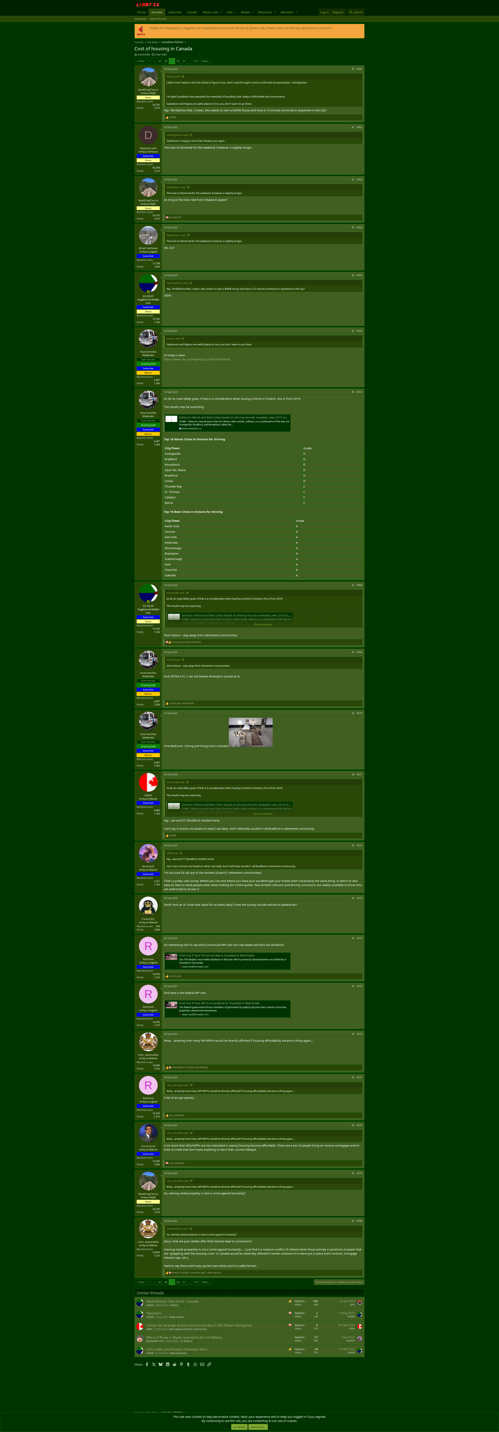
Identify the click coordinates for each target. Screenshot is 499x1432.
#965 (359, 275)
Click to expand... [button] (263, 624)
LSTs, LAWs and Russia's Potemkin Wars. (177, 1349)
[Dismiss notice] (360, 28)
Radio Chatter (176, 1317)
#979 (359, 1173)
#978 (359, 1125)
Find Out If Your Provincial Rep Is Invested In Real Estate (216, 955)
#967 (359, 392)
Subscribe (174, 12)
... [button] (154, 61)
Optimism (153, 1313)
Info (229, 12)
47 (159, 61)
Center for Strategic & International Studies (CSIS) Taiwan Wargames (199, 1325)
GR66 (149, 1329)
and (186, 642)
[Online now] (148, 292)
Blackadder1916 (155, 1341)
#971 (359, 774)
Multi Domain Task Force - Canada (172, 1301)
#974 (359, 938)
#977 (359, 1077)
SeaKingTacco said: (177, 135)
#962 (359, 127)
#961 (359, 69)
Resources (265, 12)
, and (190, 1067)
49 (172, 61)
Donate (192, 12)
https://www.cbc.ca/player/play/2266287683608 (197, 359)
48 (166, 61)
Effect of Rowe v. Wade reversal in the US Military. (184, 1337)
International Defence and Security (188, 1329)
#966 (359, 330)
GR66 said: (172, 853)
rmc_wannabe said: (177, 1085)
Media (245, 12)
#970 (359, 713)
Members (287, 12)
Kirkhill (150, 1305)
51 (184, 61)
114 (196, 61)
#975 (359, 986)
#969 (359, 652)
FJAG (352, 1304)
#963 (359, 179)
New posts (140, 18)
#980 (359, 1221)
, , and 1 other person (196, 1272)
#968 (359, 585)
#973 (359, 898)
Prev (141, 61)
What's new (210, 12)
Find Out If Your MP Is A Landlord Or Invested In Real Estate (219, 1003)
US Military (186, 1341)
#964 (359, 227)
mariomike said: (175, 593)
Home (141, 12)
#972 (359, 845)
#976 (359, 1034)
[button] (221, 12)
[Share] (352, 69)
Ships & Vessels (178, 1353)
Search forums (158, 18)
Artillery (173, 1305)
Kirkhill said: (173, 660)
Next (205, 61)
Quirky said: (173, 76)
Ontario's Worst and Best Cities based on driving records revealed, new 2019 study (234, 417)
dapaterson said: (176, 187)
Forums (156, 12)
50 (178, 61)
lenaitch (350, 1340)
